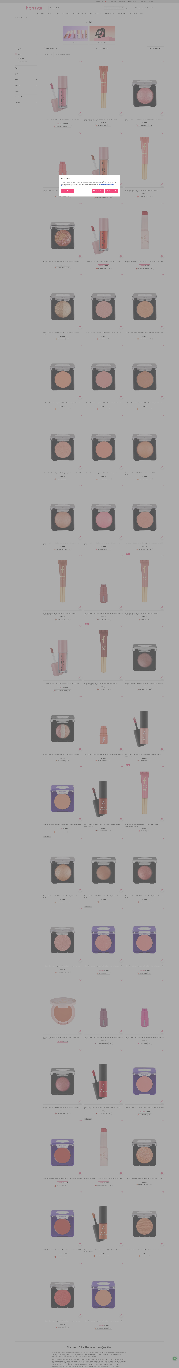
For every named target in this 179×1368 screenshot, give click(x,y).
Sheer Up (108, 8)
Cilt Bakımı (65, 13)
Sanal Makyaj (121, 13)
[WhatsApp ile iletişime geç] (175, 1357)
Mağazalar (122, 1)
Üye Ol (144, 8)
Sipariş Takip (143, 1)
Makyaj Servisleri (132, 1)
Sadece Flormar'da (95, 13)
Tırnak (57, 13)
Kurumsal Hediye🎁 (100, 1)
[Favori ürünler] (148, 7)
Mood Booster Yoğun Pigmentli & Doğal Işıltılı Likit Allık (62, 119)
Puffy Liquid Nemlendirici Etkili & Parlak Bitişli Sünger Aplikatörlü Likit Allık (100, 119)
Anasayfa (17, 17)
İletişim (151, 1)
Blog (141, 13)
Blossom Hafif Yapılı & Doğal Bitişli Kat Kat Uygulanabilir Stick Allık (144, 262)
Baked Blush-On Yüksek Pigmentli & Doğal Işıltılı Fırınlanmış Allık (143, 119)
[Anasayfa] (34, 8)
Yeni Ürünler (133, 13)
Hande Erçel (119, 8)
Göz (42, 13)
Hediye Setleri (109, 13)
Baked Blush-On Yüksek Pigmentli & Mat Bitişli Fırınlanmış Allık (143, 473)
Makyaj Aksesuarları (79, 13)
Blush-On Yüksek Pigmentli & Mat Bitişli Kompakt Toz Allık (103, 332)
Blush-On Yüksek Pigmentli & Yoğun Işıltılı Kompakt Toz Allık (144, 332)
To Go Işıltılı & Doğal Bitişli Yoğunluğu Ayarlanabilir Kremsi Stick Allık (103, 613)
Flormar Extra (112, 1)
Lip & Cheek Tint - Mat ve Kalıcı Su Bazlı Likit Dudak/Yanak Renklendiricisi (143, 755)
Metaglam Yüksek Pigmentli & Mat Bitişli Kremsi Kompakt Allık (62, 824)
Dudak (49, 13)
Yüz (37, 13)
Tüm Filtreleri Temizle (63, 54)
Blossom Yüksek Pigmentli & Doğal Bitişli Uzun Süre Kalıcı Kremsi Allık (61, 1037)
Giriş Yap (137, 8)
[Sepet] (152, 7)
